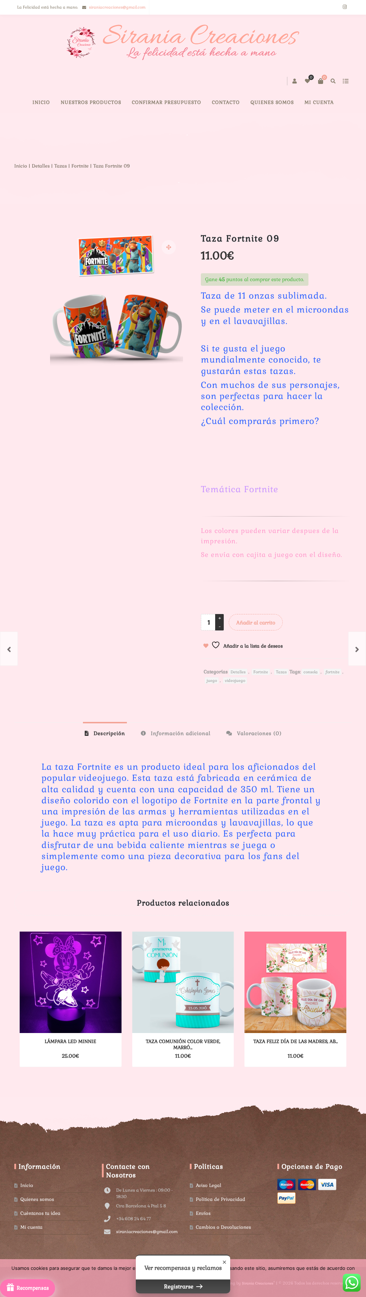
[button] (169, 247)
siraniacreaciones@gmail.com (117, 7)
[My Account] (295, 81)
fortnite (333, 671)
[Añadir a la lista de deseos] (100, 1056)
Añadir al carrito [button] (58, 1055)
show (345, 81)
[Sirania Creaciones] (183, 42)
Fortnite (80, 166)
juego (212, 680)
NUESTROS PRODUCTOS (91, 102)
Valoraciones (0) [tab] (258, 733)
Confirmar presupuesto (166, 102)
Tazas (60, 166)
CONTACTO (226, 102)
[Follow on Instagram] (344, 7)
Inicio (41, 102)
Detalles (41, 166)
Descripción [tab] (108, 733)
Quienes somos (37, 1199)
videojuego (235, 680)
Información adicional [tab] (180, 733)
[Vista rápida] (88, 1056)
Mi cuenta (319, 102)
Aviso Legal (208, 1185)
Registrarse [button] (179, 1286)
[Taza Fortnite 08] (9, 649)
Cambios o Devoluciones (223, 1227)
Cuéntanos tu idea (40, 1213)
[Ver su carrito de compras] (320, 81)
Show (27, 1288)
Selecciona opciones (170, 1055)
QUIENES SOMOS (272, 102)
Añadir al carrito (255, 622)
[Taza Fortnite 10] (357, 649)
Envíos (203, 1213)
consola (310, 671)
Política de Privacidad (220, 1199)
